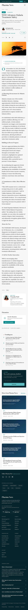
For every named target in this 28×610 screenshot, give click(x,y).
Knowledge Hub (5, 535)
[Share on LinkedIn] (9, 37)
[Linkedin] (3, 477)
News (7, 9)
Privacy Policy (4, 606)
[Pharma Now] (8, 5)
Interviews (17, 521)
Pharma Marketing (5, 523)
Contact (16, 544)
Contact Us (17, 606)
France (4, 488)
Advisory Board (18, 535)
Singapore (5, 490)
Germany (20, 485)
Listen (24, 32)
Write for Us (17, 540)
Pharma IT (4, 521)
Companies (4, 542)
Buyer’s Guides (5, 540)
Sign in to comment (9, 322)
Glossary (3, 546)
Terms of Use (11, 606)
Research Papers (5, 537)
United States (5, 485)
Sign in (3, 554)
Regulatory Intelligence (6, 525)
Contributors (17, 537)
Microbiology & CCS (5, 519)
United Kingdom (13, 485)
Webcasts (17, 523)
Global (21, 1)
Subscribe (14, 384)
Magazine (17, 529)
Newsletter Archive (5, 544)
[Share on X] (6, 37)
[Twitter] (6, 477)
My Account (4, 556)
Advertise (17, 546)
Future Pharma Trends (6, 529)
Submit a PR (17, 542)
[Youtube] (12, 477)
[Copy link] (12, 37)
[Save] (25, 37)
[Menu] (24, 5)
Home (3, 9)
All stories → (23, 393)
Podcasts (16, 525)
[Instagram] (9, 477)
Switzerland (18, 488)
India (24, 1)
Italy (8, 488)
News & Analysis (18, 519)
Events (16, 527)
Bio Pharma (4, 527)
